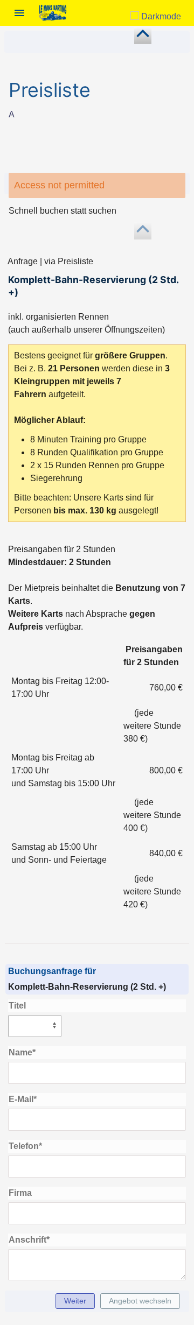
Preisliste (50, 90)
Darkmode (160, 16)
